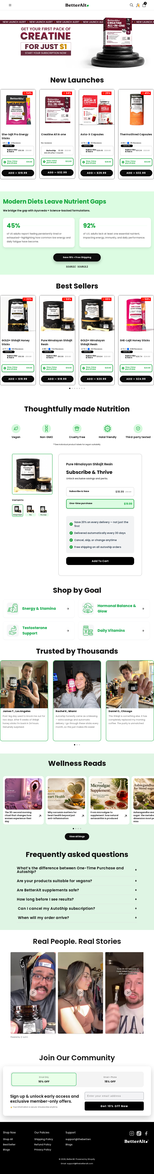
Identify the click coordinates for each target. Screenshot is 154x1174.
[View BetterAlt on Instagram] (131, 1133)
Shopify (91, 1159)
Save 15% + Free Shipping (77, 257)
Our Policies (41, 1132)
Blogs (6, 1150)
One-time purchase (12, 162)
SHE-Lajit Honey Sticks (135, 340)
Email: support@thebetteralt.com (77, 1163)
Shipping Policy (43, 1139)
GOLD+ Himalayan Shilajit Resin (92, 342)
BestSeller (9, 1144)
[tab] (43, 1079)
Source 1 (71, 266)
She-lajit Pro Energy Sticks (15, 136)
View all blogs (77, 836)
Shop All (8, 1139)
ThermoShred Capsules (136, 134)
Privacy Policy (42, 1150)
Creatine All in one (53, 134)
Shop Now (9, 1132)
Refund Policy (42, 1144)
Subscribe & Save (12, 151)
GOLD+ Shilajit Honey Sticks (16, 342)
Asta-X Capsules (92, 134)
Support (71, 1132)
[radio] (5, 162)
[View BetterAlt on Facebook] (146, 1133)
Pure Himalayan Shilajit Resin (56, 342)
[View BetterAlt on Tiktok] (139, 1133)
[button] (131, 5)
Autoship (51, 151)
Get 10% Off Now (114, 1106)
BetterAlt (71, 1159)
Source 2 (82, 266)
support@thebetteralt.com (83, 1139)
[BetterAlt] (77, 5)
